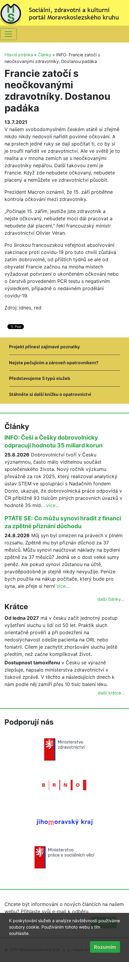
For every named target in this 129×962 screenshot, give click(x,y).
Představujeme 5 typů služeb (39, 378)
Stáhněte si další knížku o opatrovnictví (50, 394)
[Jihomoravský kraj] (64, 822)
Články (44, 54)
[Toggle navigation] (8, 34)
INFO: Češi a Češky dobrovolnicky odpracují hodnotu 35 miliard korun (53, 441)
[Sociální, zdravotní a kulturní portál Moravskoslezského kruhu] (64, 12)
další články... (111, 599)
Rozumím (105, 947)
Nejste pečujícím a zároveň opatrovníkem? (53, 362)
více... (52, 505)
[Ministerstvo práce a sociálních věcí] (64, 857)
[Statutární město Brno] (64, 785)
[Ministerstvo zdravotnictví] (64, 749)
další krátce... (111, 692)
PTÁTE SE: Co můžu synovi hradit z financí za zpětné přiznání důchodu (62, 522)
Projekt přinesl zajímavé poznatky (44, 346)
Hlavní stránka (18, 54)
